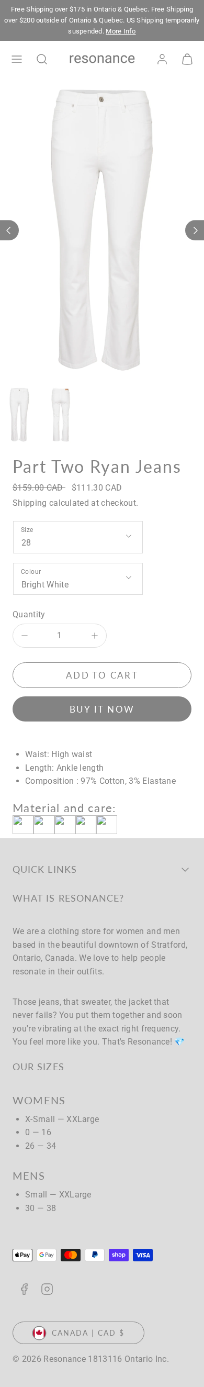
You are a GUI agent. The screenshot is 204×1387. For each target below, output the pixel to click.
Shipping (30, 503)
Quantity (29, 614)
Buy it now (102, 709)
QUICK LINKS (45, 869)
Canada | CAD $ (88, 1332)
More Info (120, 31)
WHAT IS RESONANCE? (68, 898)
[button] (16, 59)
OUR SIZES (38, 1066)
